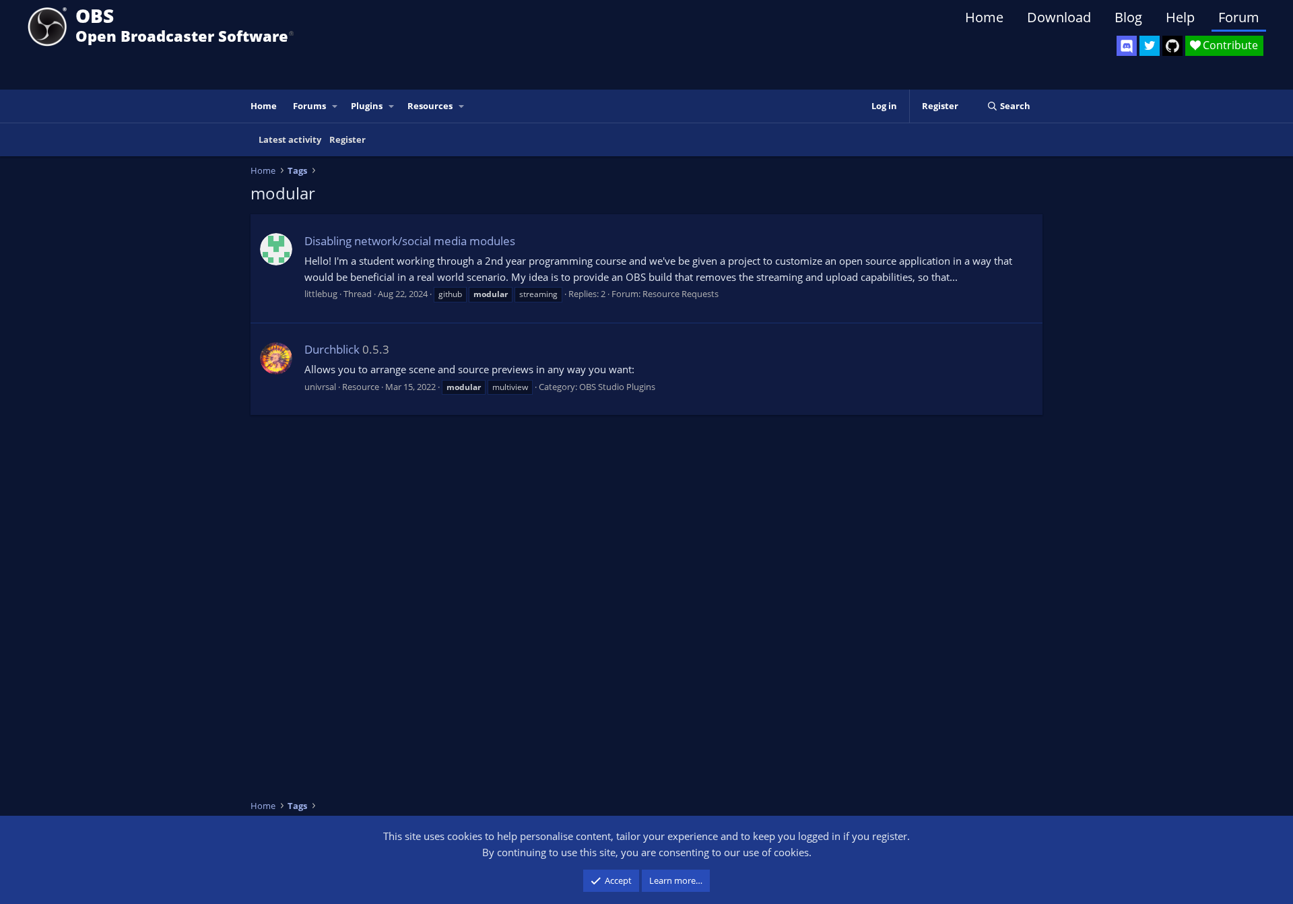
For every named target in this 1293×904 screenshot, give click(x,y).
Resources (430, 106)
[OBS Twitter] (1149, 46)
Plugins (367, 106)
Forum (1238, 17)
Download (1059, 17)
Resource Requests (680, 294)
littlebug (320, 294)
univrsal (320, 387)
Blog (1128, 17)
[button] (335, 106)
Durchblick (332, 349)
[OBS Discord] (1127, 46)
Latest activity (290, 139)
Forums (309, 106)
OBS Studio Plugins (617, 387)
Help (1180, 17)
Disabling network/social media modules (409, 241)
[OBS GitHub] (1172, 46)
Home (984, 17)
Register (347, 139)
